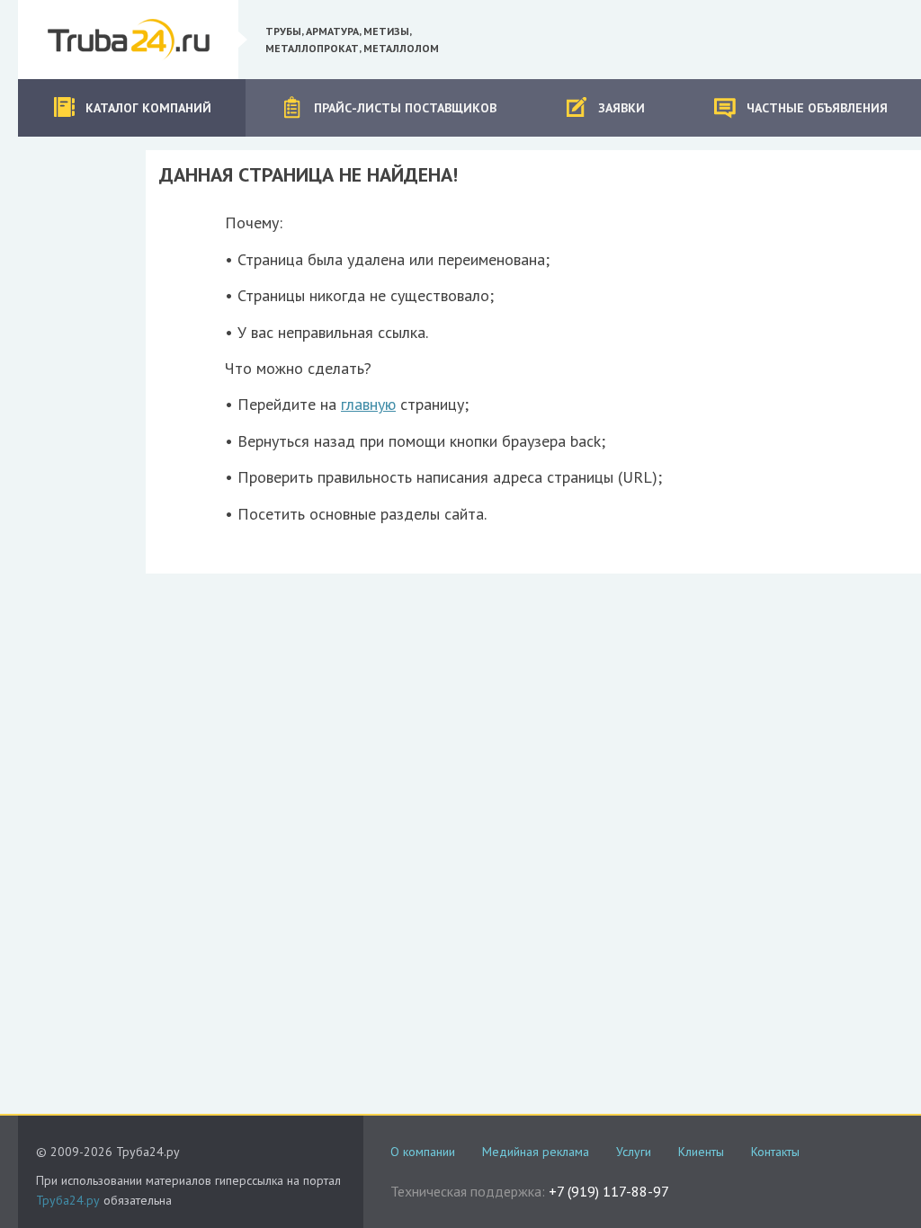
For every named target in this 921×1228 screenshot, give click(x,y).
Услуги (633, 1151)
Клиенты (701, 1151)
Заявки (621, 108)
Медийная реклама (535, 1151)
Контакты (775, 1151)
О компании (422, 1151)
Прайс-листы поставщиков (405, 108)
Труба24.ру (68, 1200)
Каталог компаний (148, 108)
